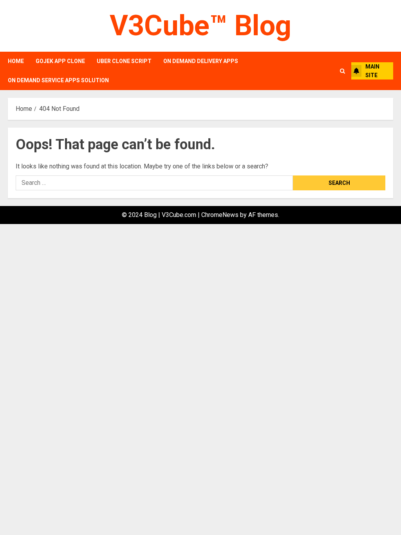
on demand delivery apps (200, 61)
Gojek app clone (60, 61)
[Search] (342, 71)
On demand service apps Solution (58, 80)
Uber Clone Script (124, 61)
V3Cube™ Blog (200, 25)
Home (16, 61)
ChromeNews (219, 215)
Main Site (372, 70)
